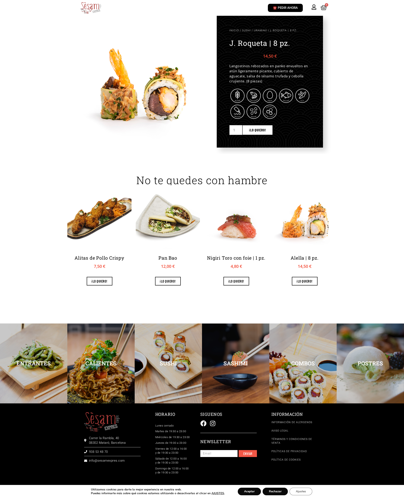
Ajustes (301, 491)
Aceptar (249, 491)
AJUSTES (217, 493)
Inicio (234, 30)
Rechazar (275, 491)
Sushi (246, 30)
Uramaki (260, 30)
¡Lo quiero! (257, 130)
